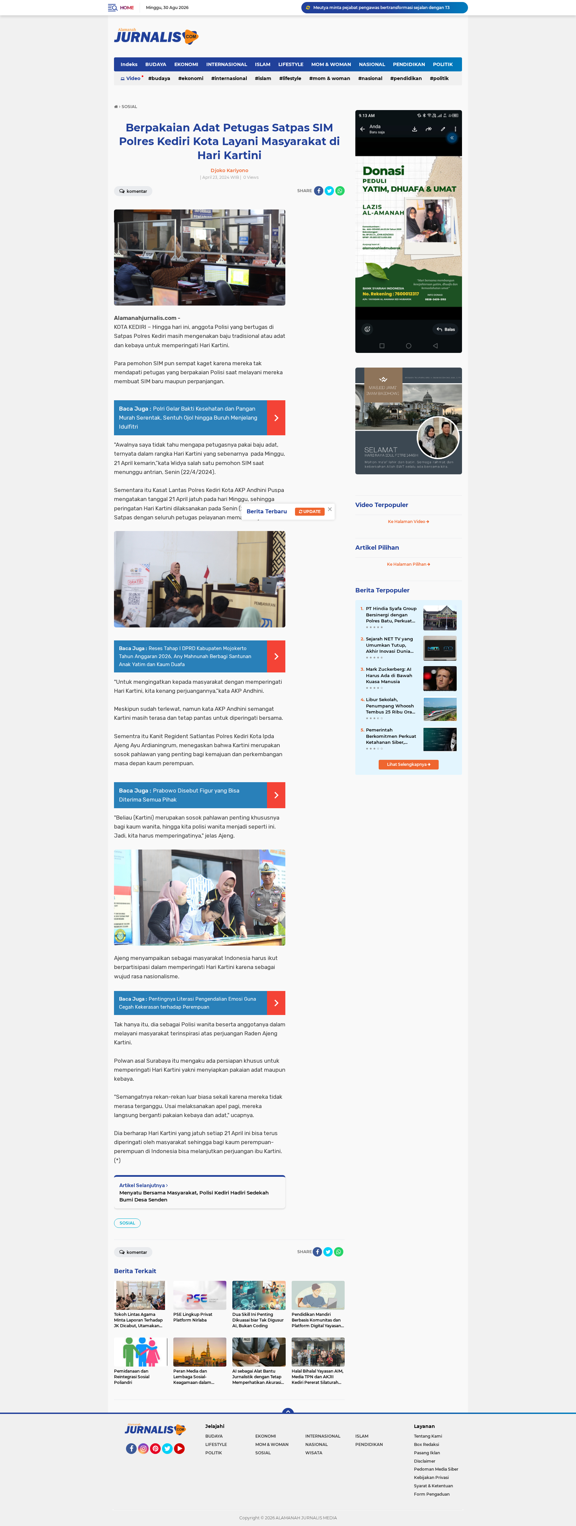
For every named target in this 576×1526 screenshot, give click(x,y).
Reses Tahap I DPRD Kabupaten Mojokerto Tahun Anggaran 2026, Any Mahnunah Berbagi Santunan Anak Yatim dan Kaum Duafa (185, 656)
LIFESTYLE (290, 64)
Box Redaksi (426, 1444)
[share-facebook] (318, 190)
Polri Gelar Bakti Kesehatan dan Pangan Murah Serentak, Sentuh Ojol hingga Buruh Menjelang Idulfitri (188, 417)
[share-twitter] (329, 190)
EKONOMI (186, 64)
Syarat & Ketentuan (433, 1485)
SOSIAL (127, 1222)
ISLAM (262, 64)
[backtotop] (288, 1414)
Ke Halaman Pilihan (407, 564)
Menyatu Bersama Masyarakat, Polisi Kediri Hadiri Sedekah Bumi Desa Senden (194, 1196)
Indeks (129, 64)
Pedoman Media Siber (436, 1469)
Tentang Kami (428, 1436)
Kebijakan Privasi (431, 1477)
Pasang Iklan (427, 1452)
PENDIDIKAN (409, 64)
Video (133, 78)
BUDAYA (155, 64)
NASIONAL (372, 64)
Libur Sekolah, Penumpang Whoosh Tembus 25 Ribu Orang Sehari (392, 706)
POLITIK (443, 64)
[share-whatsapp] (340, 190)
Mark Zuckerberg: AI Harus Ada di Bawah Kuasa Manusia (389, 675)
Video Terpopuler (381, 505)
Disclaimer (424, 1461)
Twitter (170, 1457)
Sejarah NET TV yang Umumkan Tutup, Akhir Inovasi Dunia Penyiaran (389, 645)
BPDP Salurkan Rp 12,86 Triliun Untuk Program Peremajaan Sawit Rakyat (387, 7)
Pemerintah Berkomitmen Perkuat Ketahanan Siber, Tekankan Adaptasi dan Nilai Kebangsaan (391, 736)
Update (311, 511)
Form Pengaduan (432, 1494)
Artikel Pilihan (377, 547)
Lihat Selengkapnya (407, 764)
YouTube (184, 1457)
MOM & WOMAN (331, 64)
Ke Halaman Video (407, 521)
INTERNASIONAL (226, 64)
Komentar (136, 191)
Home (127, 8)
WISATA (313, 1452)
